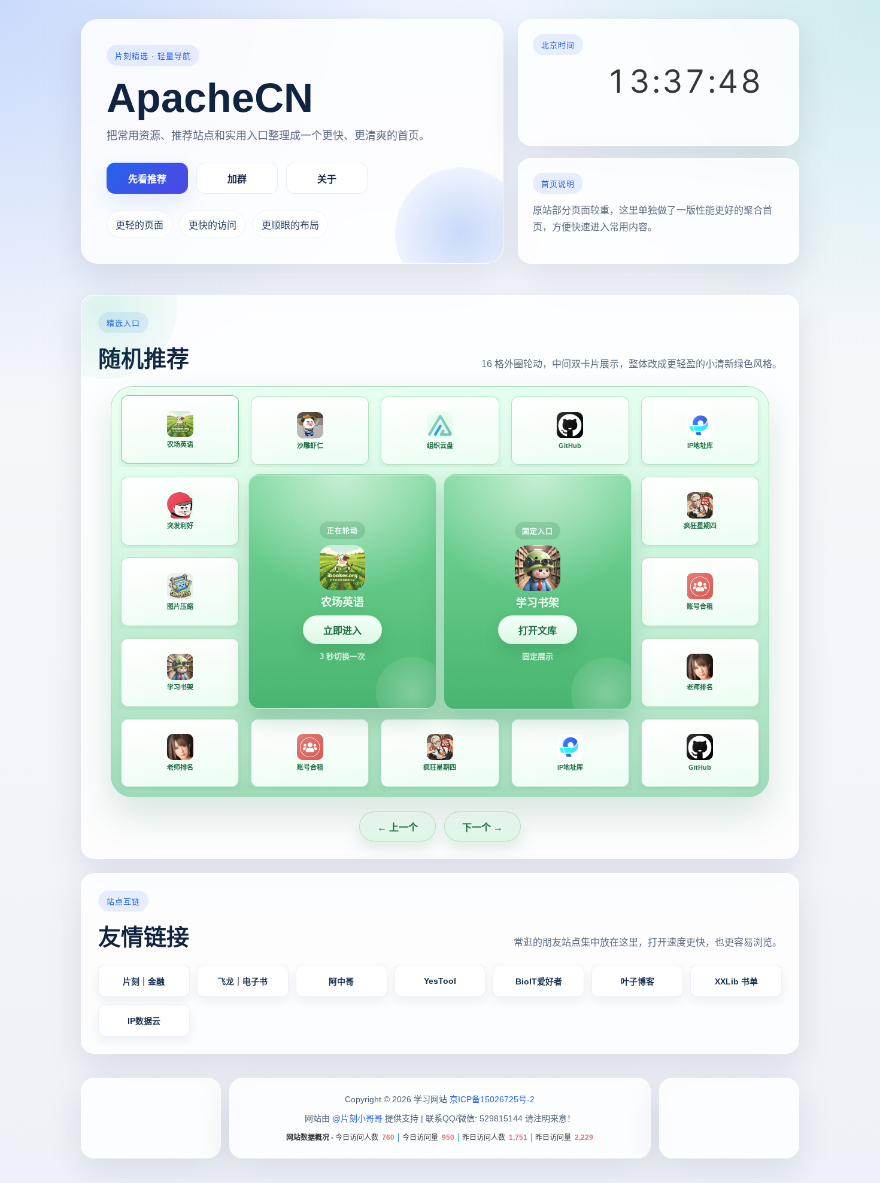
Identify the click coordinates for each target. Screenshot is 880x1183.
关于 (326, 179)
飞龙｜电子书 (242, 981)
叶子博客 (637, 981)
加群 (237, 179)
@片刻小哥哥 (357, 1119)
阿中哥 (341, 981)
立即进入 (342, 631)
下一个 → (482, 827)
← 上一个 (397, 827)
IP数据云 (144, 1021)
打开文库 (537, 631)
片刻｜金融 (144, 981)
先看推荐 (147, 179)
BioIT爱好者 (538, 981)
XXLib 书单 (736, 981)
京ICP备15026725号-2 (492, 1099)
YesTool (440, 981)
